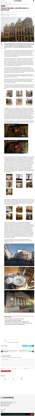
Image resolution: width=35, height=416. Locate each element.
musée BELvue (16, 342)
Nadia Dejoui (7, 14)
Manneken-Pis (12, 342)
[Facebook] (5, 379)
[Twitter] (13, 379)
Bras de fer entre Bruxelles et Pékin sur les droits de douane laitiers (15, 324)
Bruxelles (9, 342)
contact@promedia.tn (6, 405)
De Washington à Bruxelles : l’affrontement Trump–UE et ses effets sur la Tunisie (17, 321)
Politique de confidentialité (14, 414)
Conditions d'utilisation (22, 414)
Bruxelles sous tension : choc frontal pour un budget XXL (13, 320)
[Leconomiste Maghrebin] (17, 1)
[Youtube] (22, 379)
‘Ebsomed (23, 75)
